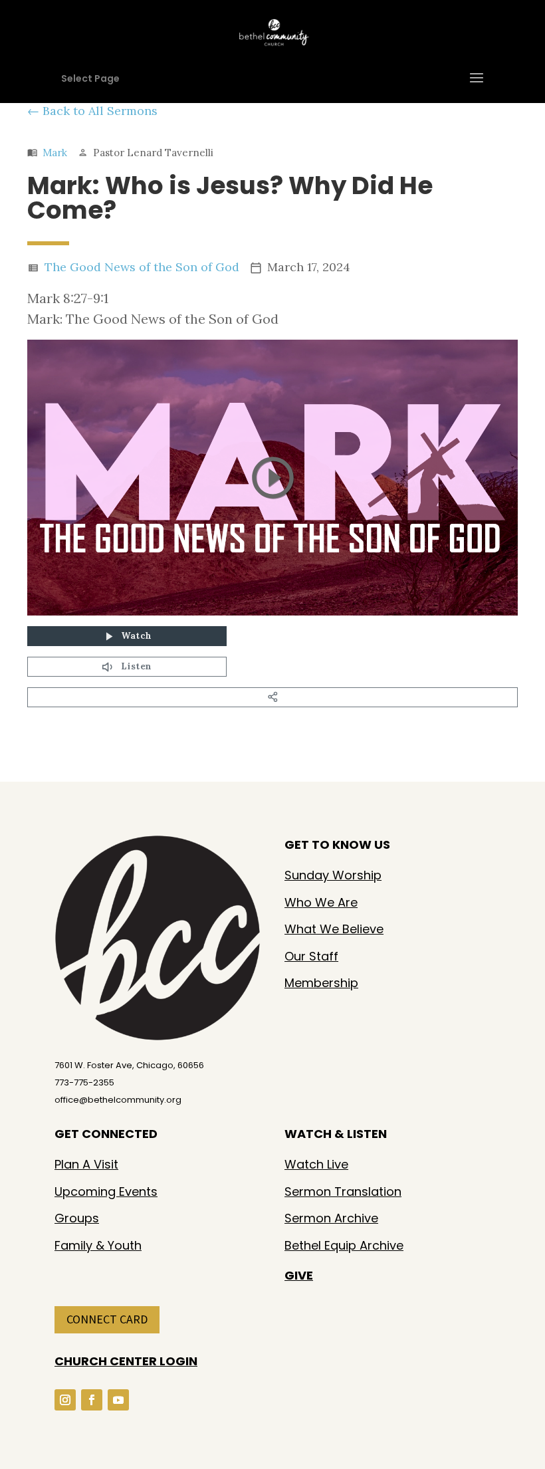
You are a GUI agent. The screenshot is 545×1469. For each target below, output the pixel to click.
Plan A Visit (86, 1164)
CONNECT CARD (107, 1319)
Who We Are (321, 902)
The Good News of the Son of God (142, 267)
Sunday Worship (333, 875)
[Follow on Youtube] (118, 1400)
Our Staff (311, 956)
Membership (321, 982)
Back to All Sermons (100, 110)
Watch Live (316, 1164)
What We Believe (333, 929)
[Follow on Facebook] (91, 1400)
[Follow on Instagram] (65, 1400)
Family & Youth (98, 1245)
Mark (55, 152)
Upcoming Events (106, 1191)
